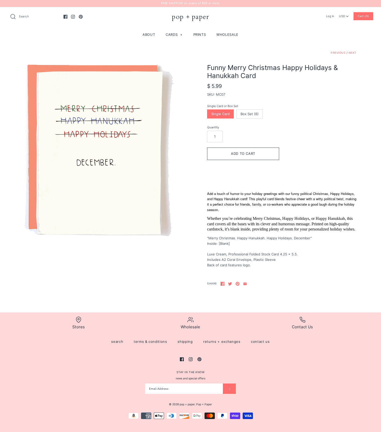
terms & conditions (150, 341)
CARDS (174, 34)
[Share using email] (245, 284)
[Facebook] (65, 17)
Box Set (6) (250, 114)
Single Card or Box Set (222, 106)
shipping (185, 341)
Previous (338, 52)
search (117, 341)
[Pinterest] (81, 17)
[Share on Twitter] (230, 284)
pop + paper (187, 404)
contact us (260, 341)
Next (352, 52)
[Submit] (229, 389)
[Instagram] (73, 17)
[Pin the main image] (237, 284)
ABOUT (149, 34)
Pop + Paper (204, 404)
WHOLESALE (227, 34)
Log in (330, 16)
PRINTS (199, 34)
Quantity (213, 127)
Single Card (220, 114)
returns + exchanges (221, 341)
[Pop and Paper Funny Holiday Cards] (99, 150)
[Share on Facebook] (222, 284)
